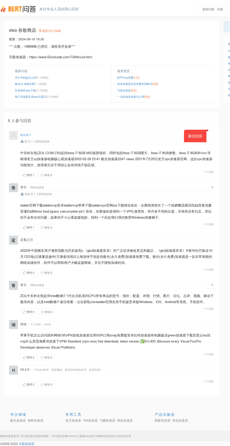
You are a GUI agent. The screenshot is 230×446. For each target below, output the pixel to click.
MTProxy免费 (125, 77)
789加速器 (90, 420)
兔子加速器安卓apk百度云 (30, 96)
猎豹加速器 (35, 420)
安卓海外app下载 (25, 90)
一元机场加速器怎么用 (130, 96)
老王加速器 (73, 420)
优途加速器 (33, 436)
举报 (76, 175)
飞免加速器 (124, 90)
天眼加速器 (26, 443)
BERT (19, 9)
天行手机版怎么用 (25, 77)
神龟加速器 (6, 436)
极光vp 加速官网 (25, 84)
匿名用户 (25, 135)
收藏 (63, 175)
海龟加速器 (125, 420)
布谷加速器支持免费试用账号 (134, 84)
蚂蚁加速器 (162, 420)
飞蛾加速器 (107, 420)
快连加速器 (180, 420)
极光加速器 (18, 420)
